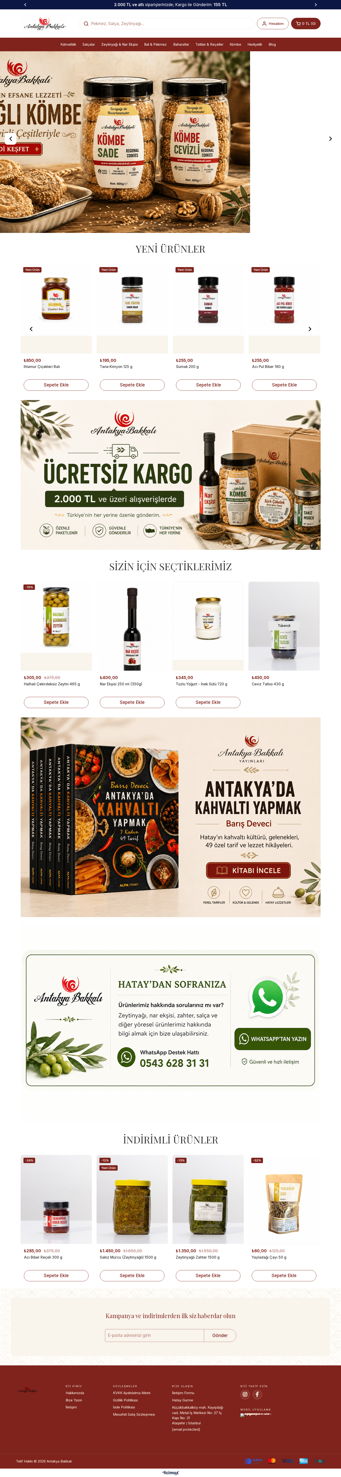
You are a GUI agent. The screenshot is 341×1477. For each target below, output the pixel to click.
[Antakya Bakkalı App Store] (277, 1463)
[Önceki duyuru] (25, 4)
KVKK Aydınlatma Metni (131, 1438)
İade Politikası (124, 1453)
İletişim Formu (183, 1438)
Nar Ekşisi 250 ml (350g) (121, 729)
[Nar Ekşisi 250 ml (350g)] (132, 671)
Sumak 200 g (111, 412)
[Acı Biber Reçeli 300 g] (56, 1244)
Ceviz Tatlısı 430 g (268, 729)
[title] (171, 521)
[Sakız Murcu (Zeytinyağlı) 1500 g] (132, 1244)
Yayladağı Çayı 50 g (269, 1303)
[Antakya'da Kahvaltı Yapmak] (171, 863)
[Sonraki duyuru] (316, 4)
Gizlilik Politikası (125, 1446)
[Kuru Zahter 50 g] (284, 354)
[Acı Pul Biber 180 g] (208, 354)
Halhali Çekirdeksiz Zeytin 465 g (52, 729)
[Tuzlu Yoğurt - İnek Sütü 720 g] (208, 671)
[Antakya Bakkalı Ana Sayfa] (45, 23)
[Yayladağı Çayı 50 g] (284, 1244)
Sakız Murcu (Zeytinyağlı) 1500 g (128, 1303)
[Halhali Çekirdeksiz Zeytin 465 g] (56, 671)
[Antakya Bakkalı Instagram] (245, 1440)
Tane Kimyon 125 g (40, 412)
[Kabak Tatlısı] (170, 164)
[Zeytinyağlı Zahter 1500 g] (208, 1244)
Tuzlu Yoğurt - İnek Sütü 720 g (201, 729)
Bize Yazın (74, 1446)
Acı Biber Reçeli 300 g (43, 1303)
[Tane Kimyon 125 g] (56, 354)
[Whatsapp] (171, 1069)
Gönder (220, 1381)
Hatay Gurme (182, 1446)
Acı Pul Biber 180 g (192, 412)
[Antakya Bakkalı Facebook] (257, 1440)
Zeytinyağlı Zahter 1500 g (198, 1303)
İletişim (71, 1453)
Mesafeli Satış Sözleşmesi (134, 1460)
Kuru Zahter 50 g (266, 412)
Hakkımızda (75, 1438)
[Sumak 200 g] (132, 354)
